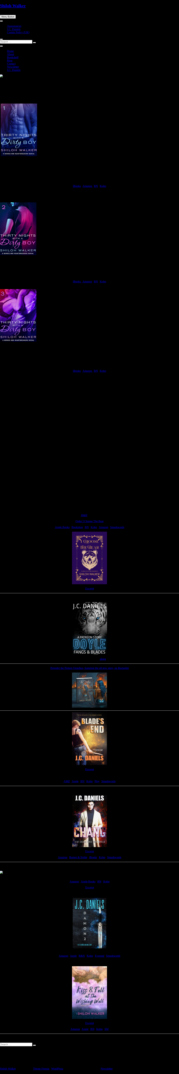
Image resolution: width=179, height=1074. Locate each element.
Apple (75, 781)
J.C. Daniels (13, 29)
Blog (9, 60)
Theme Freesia (41, 1068)
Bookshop (77, 527)
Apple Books (62, 527)
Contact (11, 63)
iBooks (77, 186)
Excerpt (89, 588)
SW (107, 1029)
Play (97, 781)
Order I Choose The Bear (90, 521)
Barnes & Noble (78, 857)
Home (10, 51)
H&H (84, 515)
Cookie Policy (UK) (18, 32)
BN (96, 186)
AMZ (67, 781)
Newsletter (13, 66)
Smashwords (117, 527)
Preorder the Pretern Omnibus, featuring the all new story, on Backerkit (89, 668)
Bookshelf (12, 57)
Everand (99, 955)
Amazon (88, 186)
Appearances (14, 26)
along (103, 658)
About (10, 54)
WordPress (57, 1068)
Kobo (103, 186)
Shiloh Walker (13, 6)
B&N (82, 955)
